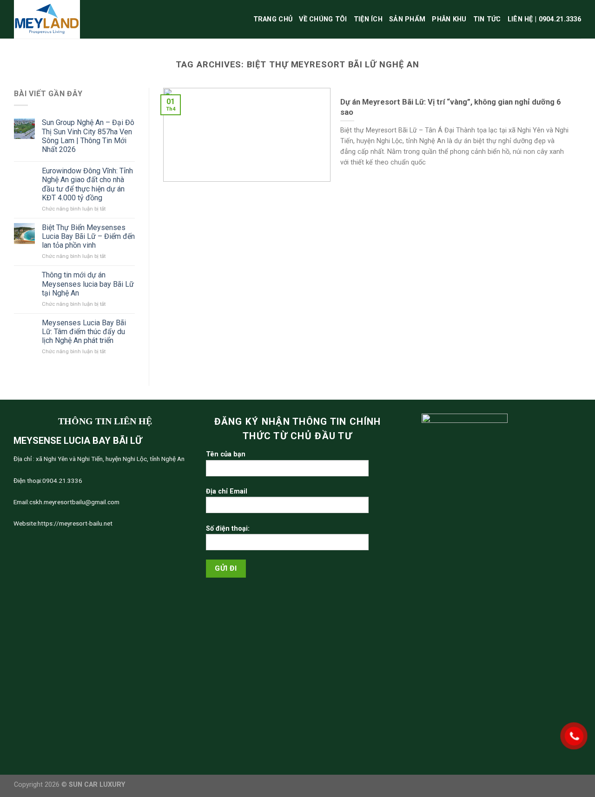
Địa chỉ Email (226, 491)
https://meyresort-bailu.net (75, 523)
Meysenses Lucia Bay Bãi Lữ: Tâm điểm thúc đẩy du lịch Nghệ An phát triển (84, 331)
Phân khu (449, 19)
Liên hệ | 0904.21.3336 (544, 19)
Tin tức (487, 19)
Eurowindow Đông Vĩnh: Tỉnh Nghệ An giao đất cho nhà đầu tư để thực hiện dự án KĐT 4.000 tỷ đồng (87, 184)
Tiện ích (368, 19)
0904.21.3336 (62, 480)
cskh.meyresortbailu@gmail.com (74, 502)
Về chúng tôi (323, 19)
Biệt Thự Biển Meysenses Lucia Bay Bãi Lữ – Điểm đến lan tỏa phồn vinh (88, 236)
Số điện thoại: (228, 529)
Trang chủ (273, 19)
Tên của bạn (225, 454)
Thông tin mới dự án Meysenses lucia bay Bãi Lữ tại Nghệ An (88, 283)
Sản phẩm (407, 19)
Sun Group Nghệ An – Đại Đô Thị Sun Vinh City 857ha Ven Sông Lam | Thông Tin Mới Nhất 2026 (88, 136)
